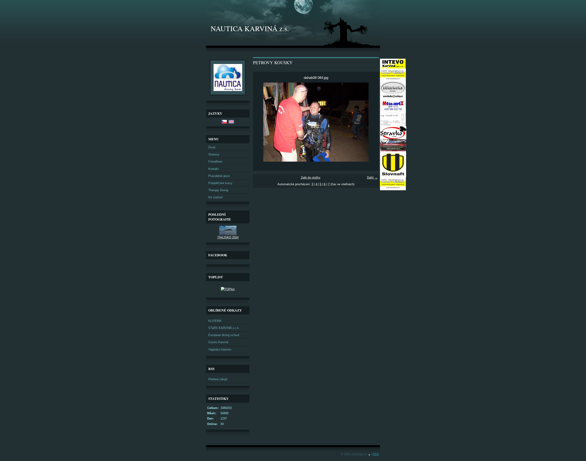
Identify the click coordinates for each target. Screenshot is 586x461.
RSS (376, 454)
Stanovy (213, 154)
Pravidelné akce (219, 176)
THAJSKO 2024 (228, 237)
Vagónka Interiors (219, 349)
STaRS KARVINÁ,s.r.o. (223, 328)
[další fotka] (371, 122)
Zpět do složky (310, 177)
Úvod (211, 147)
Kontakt (213, 169)
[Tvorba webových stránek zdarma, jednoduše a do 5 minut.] (369, 455)
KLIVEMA (215, 321)
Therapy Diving (218, 190)
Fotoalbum (215, 161)
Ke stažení (215, 197)
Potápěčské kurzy (220, 183)
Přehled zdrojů (217, 379)
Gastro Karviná (218, 342)
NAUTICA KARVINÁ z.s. (250, 28)
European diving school (223, 335)
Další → (372, 177)
